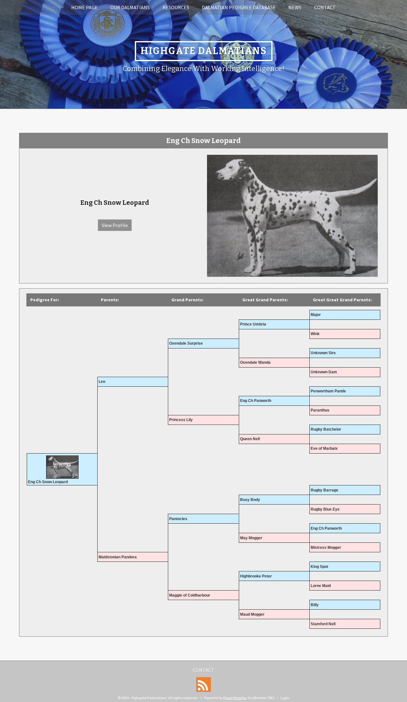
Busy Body (250, 500)
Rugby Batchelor (326, 429)
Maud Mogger (252, 614)
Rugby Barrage (324, 490)
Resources (175, 7)
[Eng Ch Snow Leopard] (292, 215)
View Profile (115, 225)
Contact (325, 7)
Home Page (84, 7)
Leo (102, 381)
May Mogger (251, 538)
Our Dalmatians (130, 7)
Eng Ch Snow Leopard (48, 482)
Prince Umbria (253, 324)
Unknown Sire (323, 353)
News (294, 7)
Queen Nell (250, 439)
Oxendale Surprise (186, 343)
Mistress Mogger (326, 547)
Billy (315, 605)
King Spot (319, 566)
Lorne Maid (321, 586)
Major (316, 314)
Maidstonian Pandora (118, 557)
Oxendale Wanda (255, 362)
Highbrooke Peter (256, 576)
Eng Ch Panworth (255, 400)
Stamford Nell (323, 624)
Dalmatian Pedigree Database (239, 7)
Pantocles (178, 519)
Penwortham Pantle (328, 391)
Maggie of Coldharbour (189, 595)
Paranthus (320, 410)
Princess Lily (181, 420)
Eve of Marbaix (324, 448)
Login (284, 697)
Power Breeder (234, 697)
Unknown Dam (324, 372)
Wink (315, 334)
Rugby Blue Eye (325, 509)
